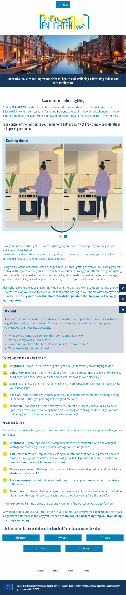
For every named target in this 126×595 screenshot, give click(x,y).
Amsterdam (35, 111)
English (23, 537)
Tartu (47, 111)
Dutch (65, 537)
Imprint (56, 570)
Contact (86, 570)
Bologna (62, 111)
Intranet (40, 570)
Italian (107, 537)
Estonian (44, 548)
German (86, 548)
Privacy (70, 570)
